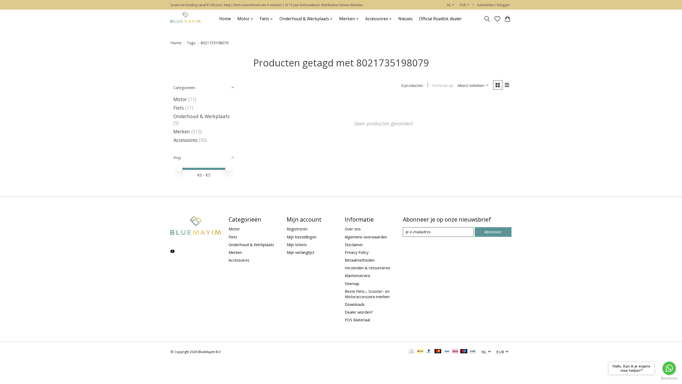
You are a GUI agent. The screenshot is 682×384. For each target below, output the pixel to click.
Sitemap (352, 283)
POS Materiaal (357, 319)
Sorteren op (443, 85)
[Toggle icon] (487, 19)
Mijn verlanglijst (300, 252)
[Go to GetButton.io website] (669, 378)
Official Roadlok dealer (440, 19)
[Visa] (446, 351)
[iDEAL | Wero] (420, 351)
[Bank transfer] (472, 351)
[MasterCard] (438, 351)
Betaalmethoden (360, 260)
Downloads (355, 304)
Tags (191, 42)
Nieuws (405, 19)
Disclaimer (354, 244)
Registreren (297, 228)
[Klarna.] (455, 351)
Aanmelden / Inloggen (493, 5)
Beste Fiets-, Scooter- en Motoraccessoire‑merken (367, 294)
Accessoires (185, 140)
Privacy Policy (356, 252)
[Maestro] (463, 351)
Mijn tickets (297, 244)
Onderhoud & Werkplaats (201, 116)
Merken (181, 131)
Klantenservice (357, 275)
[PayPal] (428, 351)
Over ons (353, 228)
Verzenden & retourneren (367, 267)
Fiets (178, 108)
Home (225, 19)
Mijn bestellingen (301, 236)
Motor (180, 99)
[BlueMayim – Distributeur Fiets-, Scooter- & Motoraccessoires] (185, 18)
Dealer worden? (359, 312)
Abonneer (493, 231)
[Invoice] (411, 351)
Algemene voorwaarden (366, 236)
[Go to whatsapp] (669, 368)
